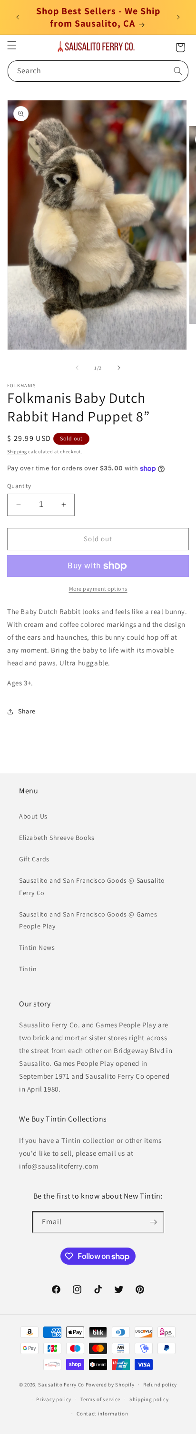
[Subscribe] (153, 1222)
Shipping (17, 452)
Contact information (102, 1413)
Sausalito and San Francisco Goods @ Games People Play (88, 920)
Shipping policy (149, 1399)
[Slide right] (118, 367)
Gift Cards (34, 859)
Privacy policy (53, 1399)
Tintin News (37, 947)
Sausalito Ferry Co (61, 1384)
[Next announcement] (178, 17)
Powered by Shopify (110, 1384)
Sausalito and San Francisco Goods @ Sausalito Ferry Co (92, 886)
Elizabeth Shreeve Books (57, 837)
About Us (33, 816)
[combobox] (98, 71)
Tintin (28, 969)
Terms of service (100, 1399)
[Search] (177, 70)
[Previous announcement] (17, 17)
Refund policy (160, 1384)
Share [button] (27, 711)
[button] (11, 45)
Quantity (19, 486)
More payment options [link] (98, 588)
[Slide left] (77, 367)
